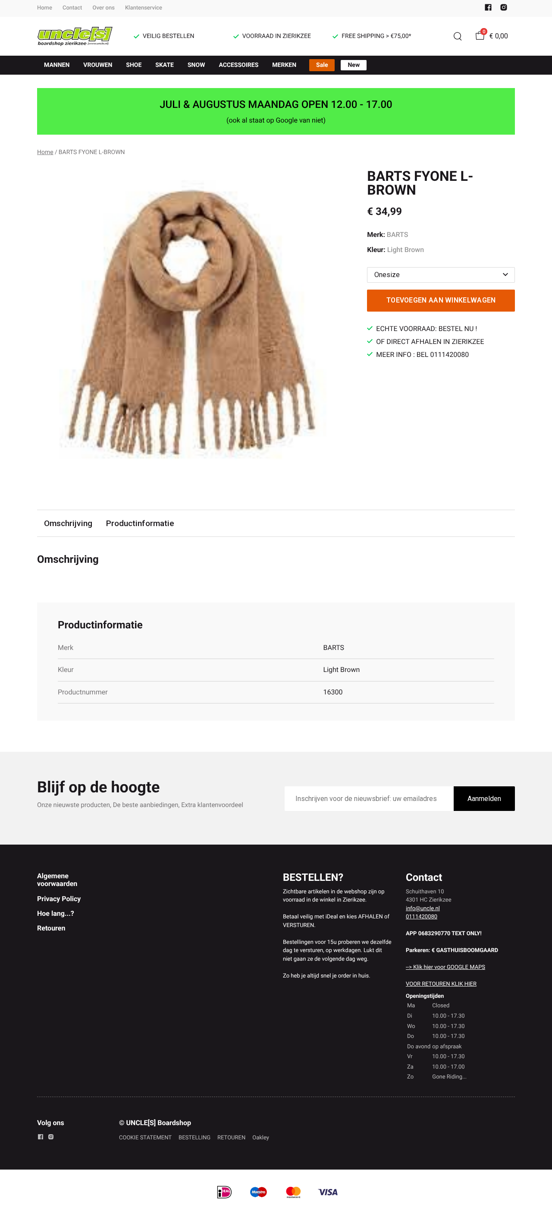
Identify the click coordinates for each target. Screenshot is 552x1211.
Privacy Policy (59, 899)
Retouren (51, 928)
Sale (322, 65)
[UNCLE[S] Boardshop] (75, 36)
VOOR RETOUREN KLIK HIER (441, 984)
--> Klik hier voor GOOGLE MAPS (445, 967)
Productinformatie (140, 523)
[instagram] (503, 9)
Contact (72, 8)
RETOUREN (231, 1138)
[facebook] (488, 9)
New (354, 65)
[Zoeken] (457, 36)
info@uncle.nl (423, 908)
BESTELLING (194, 1138)
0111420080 (421, 917)
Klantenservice (143, 8)
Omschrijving (68, 523)
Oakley (260, 1138)
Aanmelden (484, 799)
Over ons (103, 8)
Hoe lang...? (55, 913)
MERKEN (284, 65)
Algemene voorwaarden (57, 880)
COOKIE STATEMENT (145, 1138)
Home (44, 8)
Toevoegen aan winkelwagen (441, 300)
